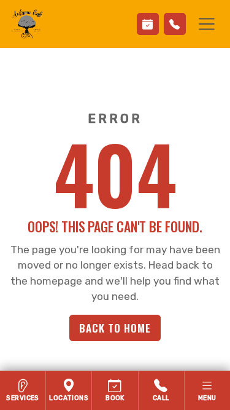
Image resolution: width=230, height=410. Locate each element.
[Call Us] (175, 24)
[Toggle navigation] (206, 24)
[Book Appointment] (148, 24)
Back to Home (115, 328)
